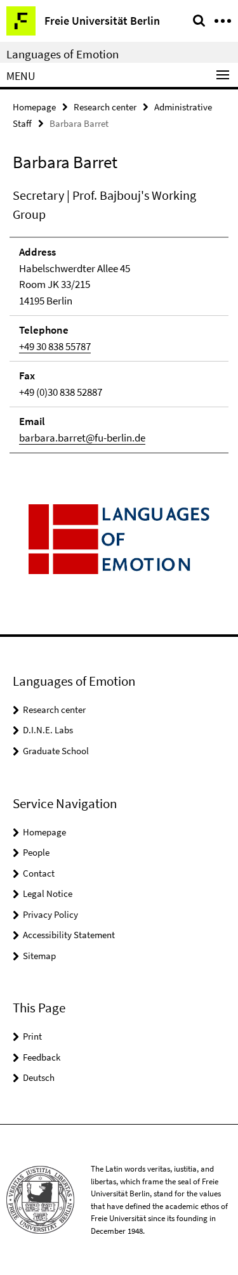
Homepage (34, 107)
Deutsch (39, 1077)
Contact (39, 873)
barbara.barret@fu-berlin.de (82, 438)
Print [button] (32, 1036)
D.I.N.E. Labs (48, 730)
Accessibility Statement (69, 935)
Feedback (41, 1057)
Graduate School (56, 751)
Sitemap (39, 956)
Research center (105, 107)
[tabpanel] (119, 320)
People (36, 852)
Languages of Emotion (62, 54)
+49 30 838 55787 (55, 346)
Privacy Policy (50, 914)
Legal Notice (47, 893)
